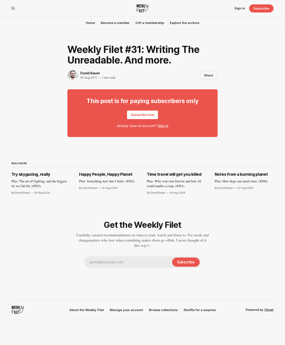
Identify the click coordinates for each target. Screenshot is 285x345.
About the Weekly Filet (86, 310)
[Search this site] (13, 8)
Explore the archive (184, 23)
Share (208, 75)
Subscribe (261, 8)
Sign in (240, 8)
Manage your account (126, 310)
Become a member (115, 23)
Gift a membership (149, 23)
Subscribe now (142, 115)
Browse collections (163, 310)
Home (90, 23)
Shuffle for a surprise (200, 310)
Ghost (269, 310)
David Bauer (90, 73)
